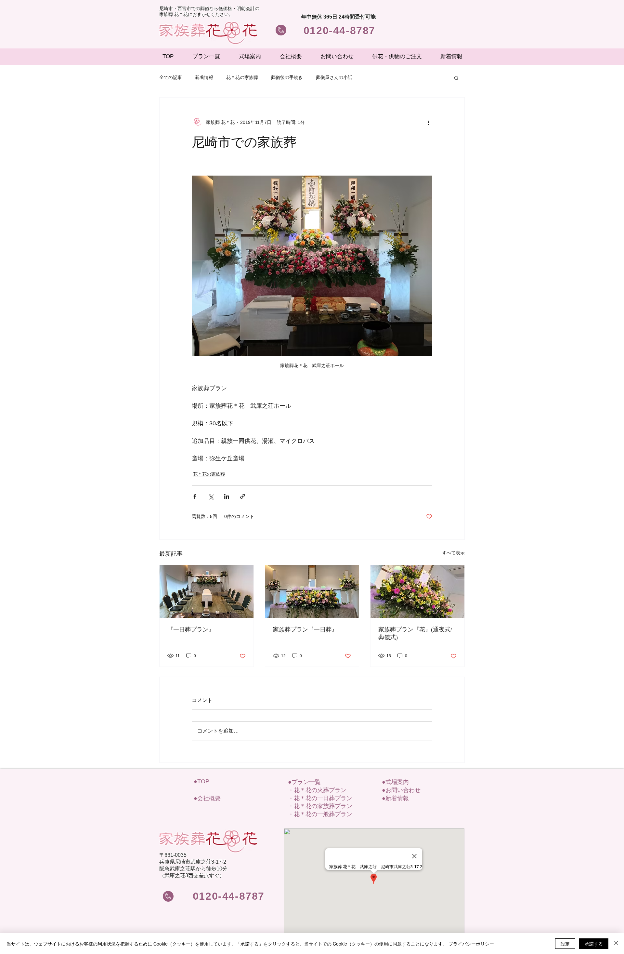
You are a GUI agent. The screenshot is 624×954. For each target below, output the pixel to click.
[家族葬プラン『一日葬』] (312, 591)
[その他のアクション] (428, 122)
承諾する (594, 943)
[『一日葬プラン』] (207, 591)
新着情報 (204, 77)
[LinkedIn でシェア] (227, 496)
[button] (456, 77)
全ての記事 (170, 77)
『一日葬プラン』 (190, 629)
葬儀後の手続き (287, 77)
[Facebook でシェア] (195, 496)
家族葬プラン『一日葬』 (305, 629)
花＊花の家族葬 (242, 77)
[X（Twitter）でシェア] (211, 496)
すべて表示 (453, 552)
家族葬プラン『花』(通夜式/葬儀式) (415, 633)
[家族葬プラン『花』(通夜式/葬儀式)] (417, 591)
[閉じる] (616, 943)
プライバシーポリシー (471, 943)
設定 (565, 943)
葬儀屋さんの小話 (334, 77)
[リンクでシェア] (243, 496)
